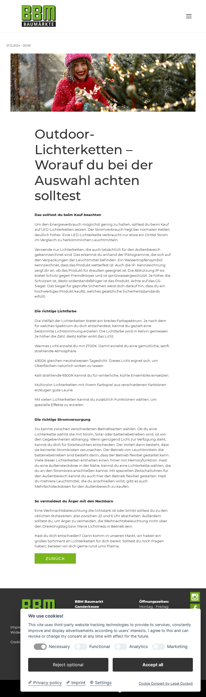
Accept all (152, 664)
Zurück (55, 558)
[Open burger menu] (189, 16)
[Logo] (38, 15)
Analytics (138, 646)
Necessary (59, 646)
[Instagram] (195, 597)
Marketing (177, 646)
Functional (99, 646)
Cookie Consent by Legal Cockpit (166, 683)
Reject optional (68, 664)
